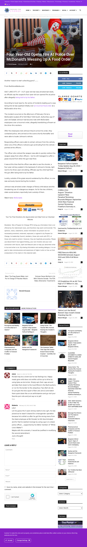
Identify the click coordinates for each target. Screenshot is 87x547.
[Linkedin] (31, 73)
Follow (78, 83)
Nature (78, 1)
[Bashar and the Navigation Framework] (30, 340)
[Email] (41, 73)
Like (80, 78)
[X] (11, 73)
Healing (39, 1)
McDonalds (18, 198)
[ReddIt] (26, 73)
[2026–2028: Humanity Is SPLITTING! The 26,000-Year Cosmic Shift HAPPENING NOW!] (62, 403)
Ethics (11, 16)
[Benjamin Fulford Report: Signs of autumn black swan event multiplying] (62, 441)
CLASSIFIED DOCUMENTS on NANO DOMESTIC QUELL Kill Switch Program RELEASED (75, 356)
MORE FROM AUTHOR (29, 308)
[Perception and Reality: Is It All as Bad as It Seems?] (12, 318)
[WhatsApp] (21, 73)
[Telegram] (46, 73)
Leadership (72, 1)
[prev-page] (5, 360)
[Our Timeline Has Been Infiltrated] (62, 472)
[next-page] (9, 360)
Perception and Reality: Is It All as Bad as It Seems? (11, 328)
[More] (50, 73)
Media (44, 1)
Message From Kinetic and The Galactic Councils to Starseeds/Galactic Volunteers (74, 416)
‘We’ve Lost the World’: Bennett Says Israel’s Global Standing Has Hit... (69, 312)
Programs (55, 10)
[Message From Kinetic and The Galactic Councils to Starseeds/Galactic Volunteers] (62, 415)
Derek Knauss (12, 64)
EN (7, 4)
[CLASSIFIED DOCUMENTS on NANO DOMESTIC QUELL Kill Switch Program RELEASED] (62, 355)
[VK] (36, 73)
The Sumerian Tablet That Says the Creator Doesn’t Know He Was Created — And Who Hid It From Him (47, 352)
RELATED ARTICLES (12, 308)
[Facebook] (6, 73)
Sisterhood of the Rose (30, 1)
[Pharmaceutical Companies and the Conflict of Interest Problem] (12, 340)
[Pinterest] (16, 73)
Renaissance (51, 1)
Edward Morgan (62, 171)
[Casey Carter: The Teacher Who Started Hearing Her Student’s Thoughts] (48, 318)
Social (64, 10)
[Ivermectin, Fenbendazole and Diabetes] (70, 220)
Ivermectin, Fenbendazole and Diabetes (73, 461)
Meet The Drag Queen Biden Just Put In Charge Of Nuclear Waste (16, 277)
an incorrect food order (42, 106)
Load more (69, 479)
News (24, 50)
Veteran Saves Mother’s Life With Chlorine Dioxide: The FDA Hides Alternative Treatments (44, 278)
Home (27, 10)
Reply (13, 399)
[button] (80, 10)
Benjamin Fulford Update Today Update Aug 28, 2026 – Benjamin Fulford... (70, 166)
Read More (70, 135)
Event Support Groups (16, 1)
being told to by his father (25, 97)
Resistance (45, 10)
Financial (65, 1)
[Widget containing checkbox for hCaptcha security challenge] (20, 497)
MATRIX (14, 50)
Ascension (7, 1)
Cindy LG (60, 209)
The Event (36, 10)
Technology (59, 1)
